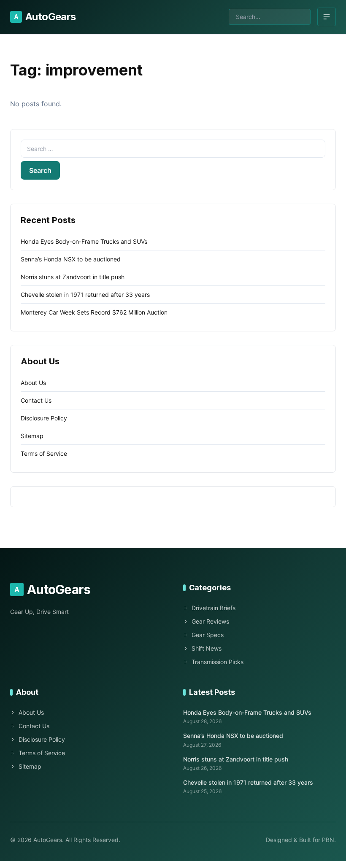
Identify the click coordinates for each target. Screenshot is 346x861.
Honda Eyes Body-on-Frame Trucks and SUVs (84, 241)
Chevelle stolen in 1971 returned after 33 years (85, 294)
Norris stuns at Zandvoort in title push (72, 276)
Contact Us (36, 400)
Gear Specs (208, 634)
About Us (33, 382)
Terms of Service (44, 453)
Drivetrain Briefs (213, 607)
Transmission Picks (217, 661)
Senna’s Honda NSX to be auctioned (71, 259)
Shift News (207, 648)
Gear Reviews (210, 621)
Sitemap (32, 435)
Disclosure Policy (44, 418)
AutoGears (45, 17)
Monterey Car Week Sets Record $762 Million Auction (94, 312)
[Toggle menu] (326, 17)
